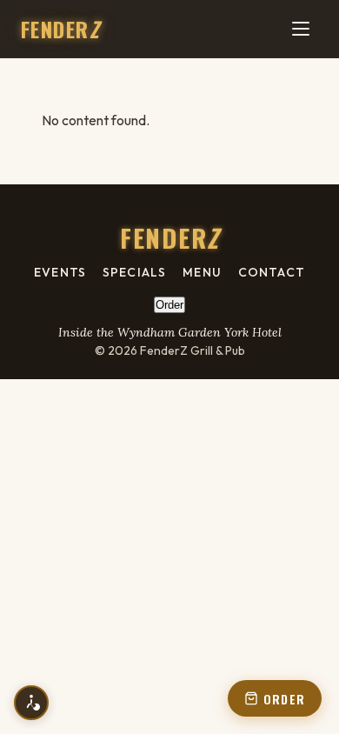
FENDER (60, 28)
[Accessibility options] (31, 702)
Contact (271, 272)
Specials (134, 272)
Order (169, 304)
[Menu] (300, 28)
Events (60, 272)
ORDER (284, 699)
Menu (202, 272)
